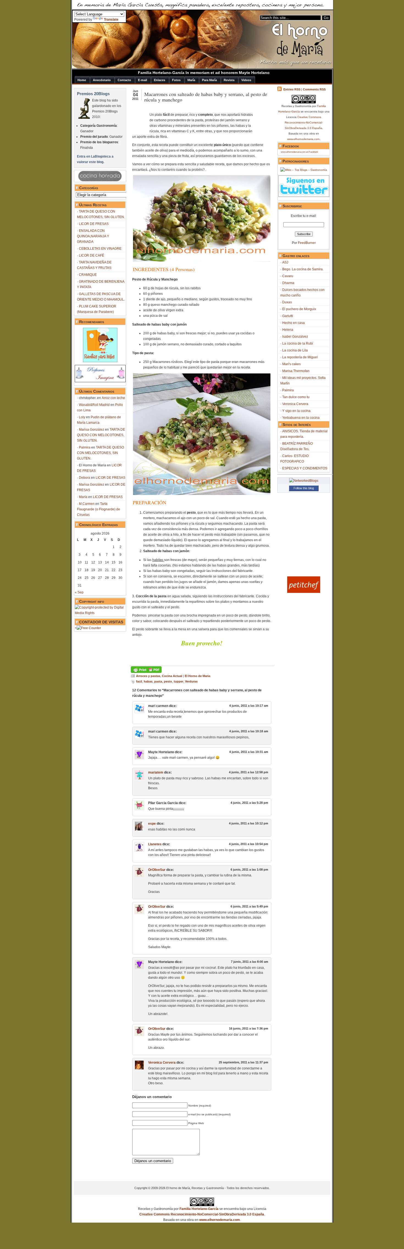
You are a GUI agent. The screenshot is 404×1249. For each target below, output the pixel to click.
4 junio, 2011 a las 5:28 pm (249, 802)
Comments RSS (314, 89)
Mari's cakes (291, 364)
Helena (287, 330)
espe (152, 824)
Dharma (288, 283)
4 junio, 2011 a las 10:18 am (248, 731)
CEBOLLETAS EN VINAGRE (100, 249)
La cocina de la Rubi (297, 343)
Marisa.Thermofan (295, 371)
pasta (158, 681)
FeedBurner (307, 243)
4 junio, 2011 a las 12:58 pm (248, 772)
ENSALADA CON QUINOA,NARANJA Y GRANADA (93, 236)
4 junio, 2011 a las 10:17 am (248, 705)
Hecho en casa (293, 323)
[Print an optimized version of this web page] (146, 671)
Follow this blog (304, 488)
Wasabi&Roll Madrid (94, 405)
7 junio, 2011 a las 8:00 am (249, 961)
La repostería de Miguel (300, 357)
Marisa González (91, 429)
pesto (168, 681)
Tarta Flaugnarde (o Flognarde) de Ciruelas (98, 509)
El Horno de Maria (197, 676)
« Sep (79, 592)
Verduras (191, 681)
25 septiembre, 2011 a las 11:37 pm (243, 1062)
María (83, 497)
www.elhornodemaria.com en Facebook (299, 152)
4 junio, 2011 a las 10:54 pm (248, 844)
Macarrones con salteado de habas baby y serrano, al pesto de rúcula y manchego (205, 97)
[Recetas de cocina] (303, 592)
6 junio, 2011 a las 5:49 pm (249, 906)
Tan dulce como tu (295, 397)
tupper (178, 681)
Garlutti (287, 316)
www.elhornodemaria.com (303, 139)
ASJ (285, 262)
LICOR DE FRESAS (94, 224)
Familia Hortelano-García (198, 1209)
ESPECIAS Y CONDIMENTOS (304, 468)
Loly (82, 417)
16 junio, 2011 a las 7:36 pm (248, 1028)
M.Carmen (87, 504)
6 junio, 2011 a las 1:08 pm (249, 869)
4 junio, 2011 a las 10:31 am (248, 751)
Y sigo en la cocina (296, 411)
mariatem (155, 772)
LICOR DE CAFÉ (91, 255)
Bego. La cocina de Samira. (302, 269)
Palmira (84, 447)
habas (148, 681)
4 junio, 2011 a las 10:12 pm (248, 823)
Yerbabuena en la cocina (301, 418)
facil (139, 681)
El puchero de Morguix (299, 309)
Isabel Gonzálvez (295, 337)
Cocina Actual (172, 676)
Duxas (287, 302)
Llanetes (155, 844)
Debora (84, 478)
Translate (111, 19)
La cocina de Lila (295, 350)
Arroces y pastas (148, 676)
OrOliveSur (156, 870)
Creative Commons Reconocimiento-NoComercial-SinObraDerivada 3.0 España (304, 122)
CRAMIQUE (88, 275)
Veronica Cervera (162, 1062)
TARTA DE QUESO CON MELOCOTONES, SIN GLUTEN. (101, 435)
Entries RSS (291, 89)
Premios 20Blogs (93, 93)
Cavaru (287, 276)
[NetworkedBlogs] (303, 481)
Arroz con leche (113, 398)
